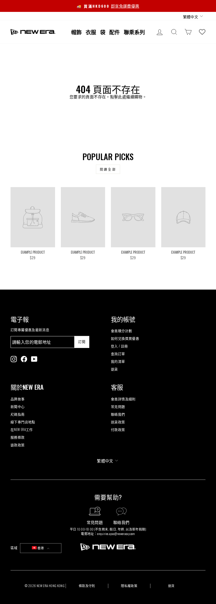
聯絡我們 (118, 414)
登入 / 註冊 (119, 346)
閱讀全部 (108, 169)
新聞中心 (18, 406)
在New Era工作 (22, 429)
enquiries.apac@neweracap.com (116, 533)
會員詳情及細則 (123, 398)
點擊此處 (118, 96)
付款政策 (118, 429)
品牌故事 (18, 398)
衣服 (91, 32)
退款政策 (18, 444)
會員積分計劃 (121, 330)
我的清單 (118, 361)
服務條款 (18, 437)
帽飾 (76, 32)
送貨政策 (118, 421)
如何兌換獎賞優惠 (125, 338)
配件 (114, 32)
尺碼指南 (18, 414)
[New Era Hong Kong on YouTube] (34, 359)
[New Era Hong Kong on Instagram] (14, 359)
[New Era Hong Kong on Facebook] (24, 359)
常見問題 (118, 406)
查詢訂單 (118, 353)
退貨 (114, 368)
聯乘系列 (134, 32)
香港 (41, 548)
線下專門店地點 (23, 421)
